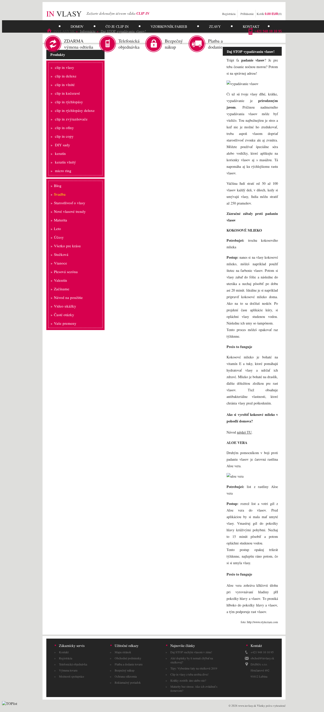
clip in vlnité (65, 84)
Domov (77, 26)
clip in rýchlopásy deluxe (75, 110)
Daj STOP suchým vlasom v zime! (191, 652)
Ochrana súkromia (126, 676)
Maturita (60, 219)
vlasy (64, 13)
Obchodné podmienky (128, 658)
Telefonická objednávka (128, 44)
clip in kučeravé (67, 93)
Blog (58, 185)
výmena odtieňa (78, 44)
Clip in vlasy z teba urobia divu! (189, 674)
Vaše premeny (65, 323)
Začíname (61, 288)
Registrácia (228, 14)
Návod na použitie (68, 297)
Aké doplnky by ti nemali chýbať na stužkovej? (191, 660)
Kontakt (251, 26)
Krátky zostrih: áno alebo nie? (188, 680)
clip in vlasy (64, 67)
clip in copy (64, 136)
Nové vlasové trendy (70, 211)
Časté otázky (64, 314)
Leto (57, 228)
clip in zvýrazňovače (71, 118)
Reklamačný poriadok (128, 682)
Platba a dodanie (215, 44)
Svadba (60, 194)
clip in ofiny (64, 127)
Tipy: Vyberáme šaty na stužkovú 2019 (193, 668)
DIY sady (62, 144)
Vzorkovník (169, 26)
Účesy (59, 237)
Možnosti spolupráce (71, 676)
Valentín (60, 280)
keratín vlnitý (65, 162)
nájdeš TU (244, 432)
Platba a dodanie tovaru (129, 664)
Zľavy (215, 26)
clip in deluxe (65, 75)
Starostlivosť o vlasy (69, 202)
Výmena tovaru (68, 670)
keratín (60, 153)
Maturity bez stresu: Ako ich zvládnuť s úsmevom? (193, 688)
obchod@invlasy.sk (262, 658)
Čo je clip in (117, 26)
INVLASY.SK (64, 31)
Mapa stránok (123, 652)
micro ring (63, 170)
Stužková (61, 254)
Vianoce (60, 263)
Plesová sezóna (66, 271)
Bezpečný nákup (174, 44)
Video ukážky (65, 306)
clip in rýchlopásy (69, 101)
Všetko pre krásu (67, 245)
